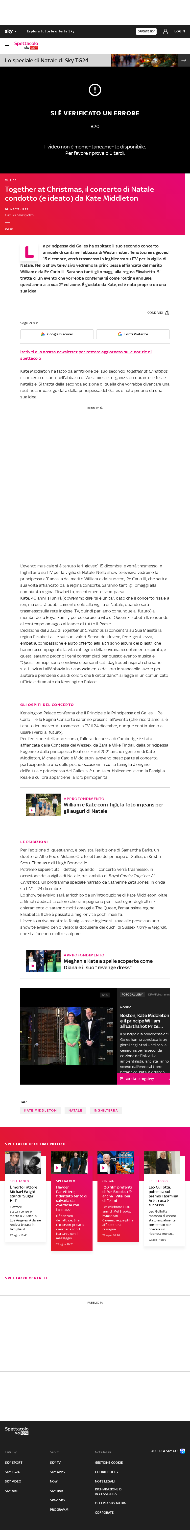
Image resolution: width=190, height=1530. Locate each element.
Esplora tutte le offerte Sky (51, 31)
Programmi (59, 1509)
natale (75, 1110)
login (179, 31)
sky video (13, 1481)
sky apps (57, 1472)
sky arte (12, 1491)
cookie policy (107, 1472)
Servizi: (55, 1452)
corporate (104, 1512)
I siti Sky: (11, 1452)
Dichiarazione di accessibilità (108, 1491)
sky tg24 (12, 1472)
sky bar (56, 1491)
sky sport (13, 1462)
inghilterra (106, 1110)
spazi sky (57, 1500)
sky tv (55, 1462)
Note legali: (103, 1452)
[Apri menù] (7, 45)
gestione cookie (109, 1462)
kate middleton (40, 1110)
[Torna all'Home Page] (26, 45)
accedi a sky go (164, 1451)
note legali (105, 1481)
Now (54, 1481)
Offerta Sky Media (110, 1503)
